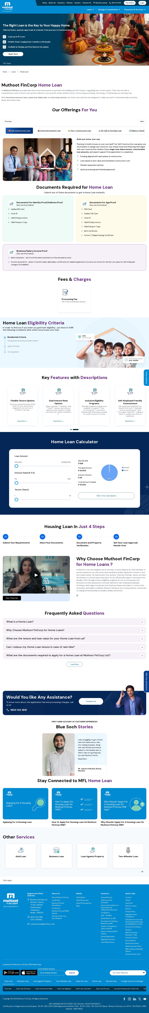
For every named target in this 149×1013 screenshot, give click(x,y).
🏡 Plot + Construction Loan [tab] (79, 131)
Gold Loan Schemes (23, 989)
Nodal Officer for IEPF (108, 918)
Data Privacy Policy (132, 943)
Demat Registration (108, 937)
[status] (74, 754)
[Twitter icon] (139, 999)
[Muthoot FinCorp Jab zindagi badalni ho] (13, 7)
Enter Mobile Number (46, 969)
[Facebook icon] (124, 999)
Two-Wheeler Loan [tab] (63, 981)
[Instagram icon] (129, 999)
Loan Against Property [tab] (42, 981)
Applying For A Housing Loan (17, 822)
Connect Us (91, 701)
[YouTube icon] (144, 999)
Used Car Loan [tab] (82, 981)
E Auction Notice (131, 938)
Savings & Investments (108, 9)
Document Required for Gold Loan (126, 989)
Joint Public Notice (107, 942)
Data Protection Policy (133, 946)
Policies (70, 3)
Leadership (56, 900)
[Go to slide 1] (71, 430)
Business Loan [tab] (23, 981)
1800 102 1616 (116, 3)
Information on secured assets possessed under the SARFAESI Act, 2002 (134, 922)
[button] (74, 621)
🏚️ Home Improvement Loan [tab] (49, 131)
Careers (77, 3)
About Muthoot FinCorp (60, 897)
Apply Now (13, 54)
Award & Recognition (83, 903)
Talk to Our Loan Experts (106, 496)
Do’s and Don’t (130, 941)
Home (44, 3)
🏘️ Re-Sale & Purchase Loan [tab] (110, 131)
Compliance (105, 913)
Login (142, 3)
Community (56, 908)
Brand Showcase (82, 900)
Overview (8, 989)
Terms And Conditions (133, 927)
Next (142, 121)
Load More (74, 664)
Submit (72, 973)
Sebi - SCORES (106, 916)
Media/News (80, 897)
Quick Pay (129, 903)
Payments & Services (133, 9)
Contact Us (86, 3)
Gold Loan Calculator (83, 989)
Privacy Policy (130, 912)
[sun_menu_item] (93, 9)
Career (127, 900)
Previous (8, 121)
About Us (52, 3)
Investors (61, 3)
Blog (78, 906)
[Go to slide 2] (74, 430)
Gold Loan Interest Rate (43, 989)
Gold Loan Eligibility (64, 989)
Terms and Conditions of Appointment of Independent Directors (109, 907)
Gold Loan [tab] (9, 981)
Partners (128, 930)
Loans (89, 9)
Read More (22, 421)
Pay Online (130, 3)
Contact (128, 897)
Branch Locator (131, 906)
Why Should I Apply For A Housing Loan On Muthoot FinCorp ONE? (122, 823)
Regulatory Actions (108, 939)
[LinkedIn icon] (134, 999)
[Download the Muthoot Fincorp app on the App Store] (28, 972)
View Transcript (12, 598)
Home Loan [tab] (96, 981)
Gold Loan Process (103, 989)
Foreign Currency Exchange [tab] (132, 981)
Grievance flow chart (133, 954)
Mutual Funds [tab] (111, 981)
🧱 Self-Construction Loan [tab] (19, 131)
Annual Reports (106, 897)
